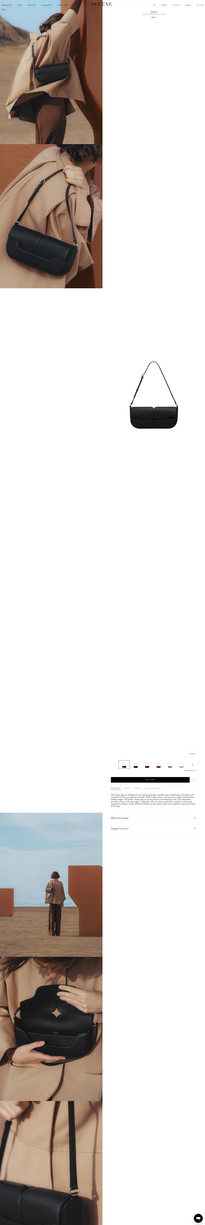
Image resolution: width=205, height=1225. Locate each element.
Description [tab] (116, 788)
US (154, 5)
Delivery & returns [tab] (153, 788)
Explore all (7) (191, 770)
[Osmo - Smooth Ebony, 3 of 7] (147, 764)
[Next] (192, 764)
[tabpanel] (154, 800)
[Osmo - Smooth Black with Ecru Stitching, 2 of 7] (135, 764)
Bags (4, 9)
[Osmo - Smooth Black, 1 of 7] (124, 764)
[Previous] (115, 764)
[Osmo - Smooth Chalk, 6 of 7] (181, 764)
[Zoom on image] (51, 72)
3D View (192, 753)
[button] (194, 780)
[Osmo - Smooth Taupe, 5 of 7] (170, 764)
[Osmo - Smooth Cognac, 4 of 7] (158, 764)
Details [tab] (127, 788)
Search (188, 5)
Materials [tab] (138, 788)
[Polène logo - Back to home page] (102, 3)
